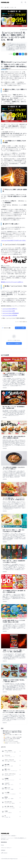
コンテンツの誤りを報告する (21, 321)
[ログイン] (21, 2)
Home (2, 845)
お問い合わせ (4, 852)
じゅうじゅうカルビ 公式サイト (9, 308)
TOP (2, 7)
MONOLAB (6, 858)
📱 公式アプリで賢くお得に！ (9, 740)
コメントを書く (21, 327)
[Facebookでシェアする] (20, 54)
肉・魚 (12, 7)
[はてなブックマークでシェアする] (23, 54)
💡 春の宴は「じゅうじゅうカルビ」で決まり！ (12, 742)
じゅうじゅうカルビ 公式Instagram (10, 313)
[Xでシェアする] (17, 54)
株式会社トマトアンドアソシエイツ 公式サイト (12, 282)
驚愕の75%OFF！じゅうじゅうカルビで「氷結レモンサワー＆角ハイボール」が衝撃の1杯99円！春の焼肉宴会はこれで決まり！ (12, 732)
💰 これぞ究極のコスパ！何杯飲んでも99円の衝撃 (12, 737)
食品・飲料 (7, 7)
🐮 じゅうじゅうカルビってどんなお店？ (11, 741)
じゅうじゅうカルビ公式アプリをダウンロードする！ (13, 240)
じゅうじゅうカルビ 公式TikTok (9, 315)
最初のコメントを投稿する (14, 343)
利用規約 (3, 850)
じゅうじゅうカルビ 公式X (8, 310)
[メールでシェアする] (26, 54)
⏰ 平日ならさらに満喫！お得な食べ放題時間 (12, 738)
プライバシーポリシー (6, 847)
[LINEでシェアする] (14, 54)
